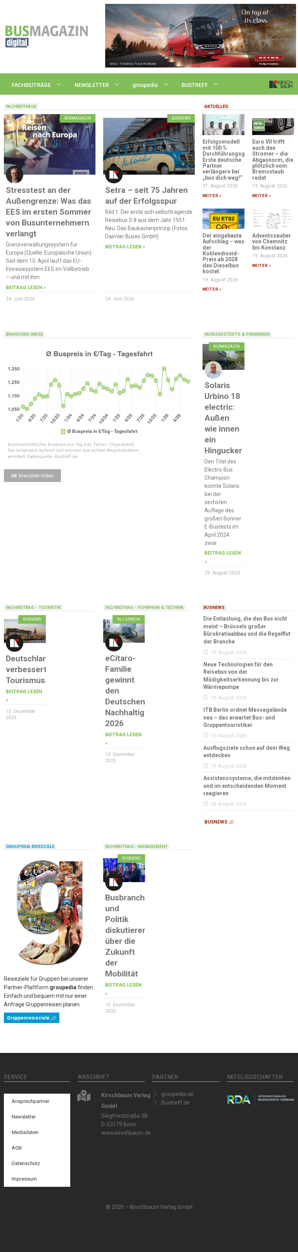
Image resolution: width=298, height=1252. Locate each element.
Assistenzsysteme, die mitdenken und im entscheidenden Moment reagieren (247, 785)
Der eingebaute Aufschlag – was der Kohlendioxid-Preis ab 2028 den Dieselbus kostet (223, 253)
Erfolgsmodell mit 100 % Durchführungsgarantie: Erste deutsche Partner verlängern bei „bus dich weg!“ (234, 159)
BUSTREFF (195, 85)
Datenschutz (26, 1163)
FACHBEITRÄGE (31, 85)
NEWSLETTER (91, 85)
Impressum (24, 1179)
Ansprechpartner (30, 1101)
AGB (17, 1148)
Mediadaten (25, 1132)
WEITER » (212, 196)
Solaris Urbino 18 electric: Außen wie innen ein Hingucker (223, 418)
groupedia (145, 85)
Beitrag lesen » (26, 287)
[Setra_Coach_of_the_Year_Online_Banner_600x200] (200, 35)
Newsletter (24, 1117)
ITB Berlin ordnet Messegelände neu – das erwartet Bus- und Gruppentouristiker (245, 717)
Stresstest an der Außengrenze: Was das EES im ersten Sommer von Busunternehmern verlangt (48, 212)
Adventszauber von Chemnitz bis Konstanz (271, 241)
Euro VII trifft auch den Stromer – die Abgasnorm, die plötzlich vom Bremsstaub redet (272, 159)
